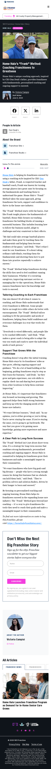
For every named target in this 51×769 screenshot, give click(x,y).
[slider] (8, 168)
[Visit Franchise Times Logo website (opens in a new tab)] (22, 724)
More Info (44, 164)
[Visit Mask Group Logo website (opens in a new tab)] (28, 724)
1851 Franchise (8, 24)
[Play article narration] (5, 168)
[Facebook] (21, 730)
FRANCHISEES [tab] (35, 667)
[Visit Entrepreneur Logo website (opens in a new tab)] (15, 724)
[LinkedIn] (30, 730)
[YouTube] (26, 730)
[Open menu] (48, 7)
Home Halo (19, 24)
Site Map (25, 744)
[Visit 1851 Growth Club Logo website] (35, 724)
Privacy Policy (14, 744)
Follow (11, 644)
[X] (34, 730)
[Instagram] (17, 730)
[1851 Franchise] (9, 8)
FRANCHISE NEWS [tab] (14, 667)
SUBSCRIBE (16, 581)
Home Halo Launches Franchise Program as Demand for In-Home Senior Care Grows (25, 705)
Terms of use (36, 744)
